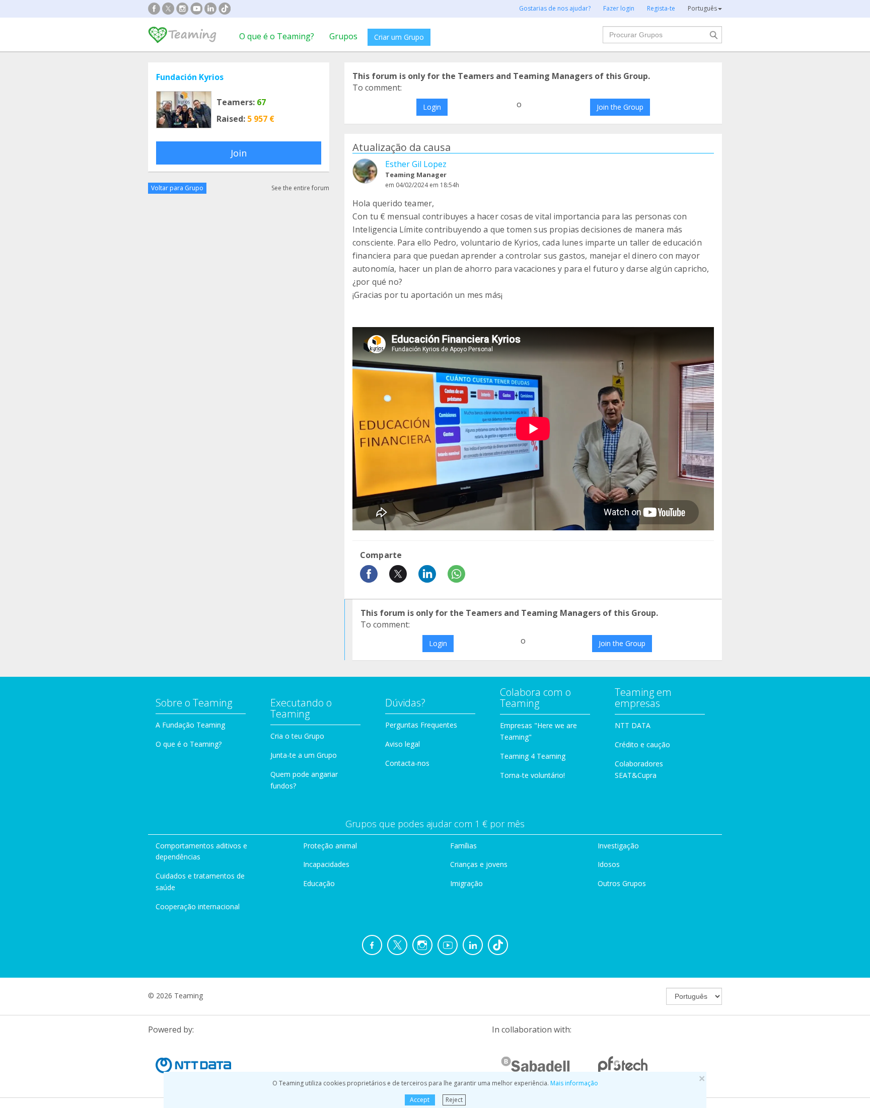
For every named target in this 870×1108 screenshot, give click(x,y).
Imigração (466, 883)
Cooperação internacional (198, 906)
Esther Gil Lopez (416, 164)
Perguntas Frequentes (421, 725)
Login (432, 107)
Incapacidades (326, 864)
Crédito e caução (642, 744)
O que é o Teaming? (276, 36)
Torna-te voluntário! (532, 775)
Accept (419, 1099)
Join (239, 153)
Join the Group (620, 107)
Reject (454, 1099)
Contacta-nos (407, 763)
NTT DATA (632, 725)
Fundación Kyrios (190, 77)
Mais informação (574, 1083)
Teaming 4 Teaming (532, 756)
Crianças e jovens (479, 864)
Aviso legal (402, 744)
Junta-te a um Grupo (303, 755)
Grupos (343, 36)
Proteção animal (330, 845)
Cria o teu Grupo (297, 736)
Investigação (618, 845)
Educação (319, 883)
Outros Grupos (622, 883)
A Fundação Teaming (190, 725)
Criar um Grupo (399, 37)
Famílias (463, 845)
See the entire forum (300, 188)
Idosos (609, 864)
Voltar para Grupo (177, 188)
